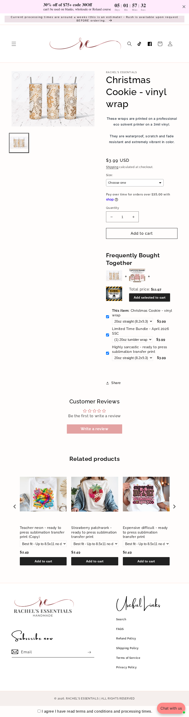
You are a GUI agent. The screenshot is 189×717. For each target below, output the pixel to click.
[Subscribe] (89, 652)
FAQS (120, 629)
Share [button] (116, 383)
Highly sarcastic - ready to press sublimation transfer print (139, 349)
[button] (14, 44)
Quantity (112, 208)
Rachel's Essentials (82, 698)
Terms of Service (128, 658)
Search (121, 619)
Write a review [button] (94, 429)
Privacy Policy (126, 667)
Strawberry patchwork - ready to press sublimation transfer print (94, 532)
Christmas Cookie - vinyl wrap (142, 313)
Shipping (112, 167)
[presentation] (15, 506)
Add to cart (43, 561)
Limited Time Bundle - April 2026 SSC (140, 331)
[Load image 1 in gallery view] (19, 143)
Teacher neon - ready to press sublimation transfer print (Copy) (42, 532)
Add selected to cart (149, 297)
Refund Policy (126, 638)
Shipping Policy (127, 648)
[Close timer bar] (184, 6)
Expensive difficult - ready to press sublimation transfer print (145, 532)
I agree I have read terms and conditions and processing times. (97, 711)
